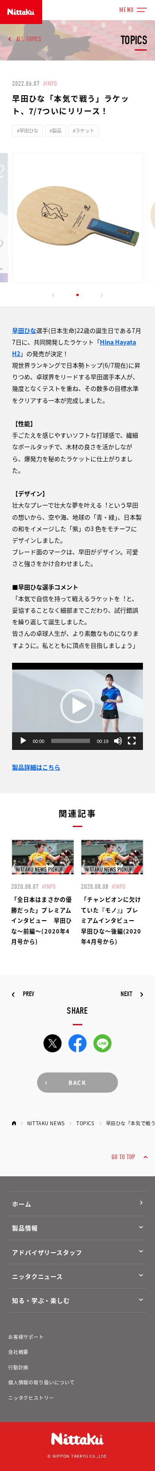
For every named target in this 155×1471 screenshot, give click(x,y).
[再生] (23, 741)
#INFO (50, 84)
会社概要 (18, 1351)
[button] (53, 295)
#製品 (56, 130)
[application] (77, 706)
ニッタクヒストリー (31, 1397)
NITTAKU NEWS (46, 1123)
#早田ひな (27, 130)
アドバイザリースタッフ (47, 1252)
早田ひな (24, 330)
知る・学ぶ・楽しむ (41, 1300)
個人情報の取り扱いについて (41, 1382)
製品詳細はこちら (36, 767)
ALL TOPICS (28, 39)
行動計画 (18, 1367)
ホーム (21, 1203)
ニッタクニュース (37, 1276)
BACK (77, 1082)
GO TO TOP (123, 1157)
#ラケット (83, 130)
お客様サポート (26, 1336)
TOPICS (85, 1123)
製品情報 (24, 1227)
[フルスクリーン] (131, 741)
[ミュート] (118, 741)
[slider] (70, 741)
